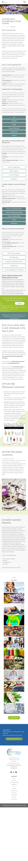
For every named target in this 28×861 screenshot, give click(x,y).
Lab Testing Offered (14, 782)
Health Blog (14, 784)
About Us (14, 780)
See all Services (14, 717)
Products (14, 788)
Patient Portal (14, 790)
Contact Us (14, 792)
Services (7, 26)
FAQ (14, 786)
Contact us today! (20, 293)
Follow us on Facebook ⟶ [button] (14, 738)
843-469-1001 (14, 766)
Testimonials (14, 794)
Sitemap (14, 797)
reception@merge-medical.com (14, 765)
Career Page (14, 799)
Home (3, 26)
